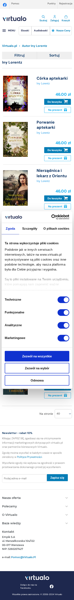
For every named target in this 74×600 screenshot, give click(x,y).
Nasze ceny (63, 30)
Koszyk (66, 20)
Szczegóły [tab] (29, 228)
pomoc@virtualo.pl (23, 557)
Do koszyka (54, 102)
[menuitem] (25, 30)
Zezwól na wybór (37, 368)
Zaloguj (55, 20)
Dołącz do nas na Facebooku (28, 586)
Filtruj (19, 55)
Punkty (51, 3)
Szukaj (43, 20)
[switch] (63, 312)
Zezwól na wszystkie (37, 356)
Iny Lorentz (43, 83)
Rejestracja (65, 3)
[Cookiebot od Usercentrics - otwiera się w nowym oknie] (52, 217)
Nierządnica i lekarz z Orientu (52, 173)
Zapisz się (57, 478)
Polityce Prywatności (29, 457)
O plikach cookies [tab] (56, 228)
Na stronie (46, 414)
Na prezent (55, 110)
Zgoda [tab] (10, 228)
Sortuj (54, 55)
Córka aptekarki (52, 78)
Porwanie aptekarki (46, 125)
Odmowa (37, 380)
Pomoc (15, 3)
